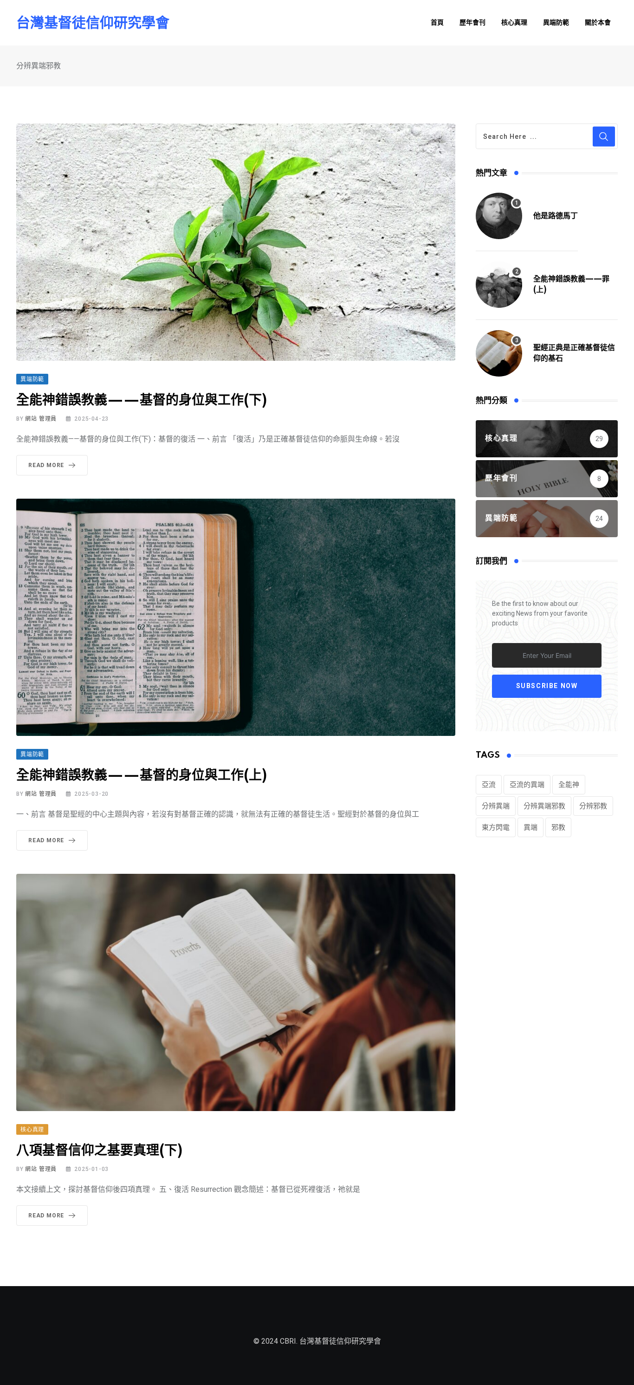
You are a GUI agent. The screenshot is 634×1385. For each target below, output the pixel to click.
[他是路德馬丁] (499, 216)
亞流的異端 (527, 784)
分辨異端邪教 (544, 806)
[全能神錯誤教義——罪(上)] (499, 284)
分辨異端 (496, 806)
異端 (530, 827)
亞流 (489, 784)
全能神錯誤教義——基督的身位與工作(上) (141, 775)
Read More (46, 465)
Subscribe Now (547, 686)
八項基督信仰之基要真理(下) (99, 1151)
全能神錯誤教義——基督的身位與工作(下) (141, 400)
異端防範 (556, 22)
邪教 (558, 827)
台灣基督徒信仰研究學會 (92, 22)
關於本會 (598, 22)
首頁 (437, 22)
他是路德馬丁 (555, 216)
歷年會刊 (472, 22)
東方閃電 (496, 827)
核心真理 (514, 22)
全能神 (568, 784)
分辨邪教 (593, 806)
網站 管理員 (41, 419)
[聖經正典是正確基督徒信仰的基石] (499, 353)
